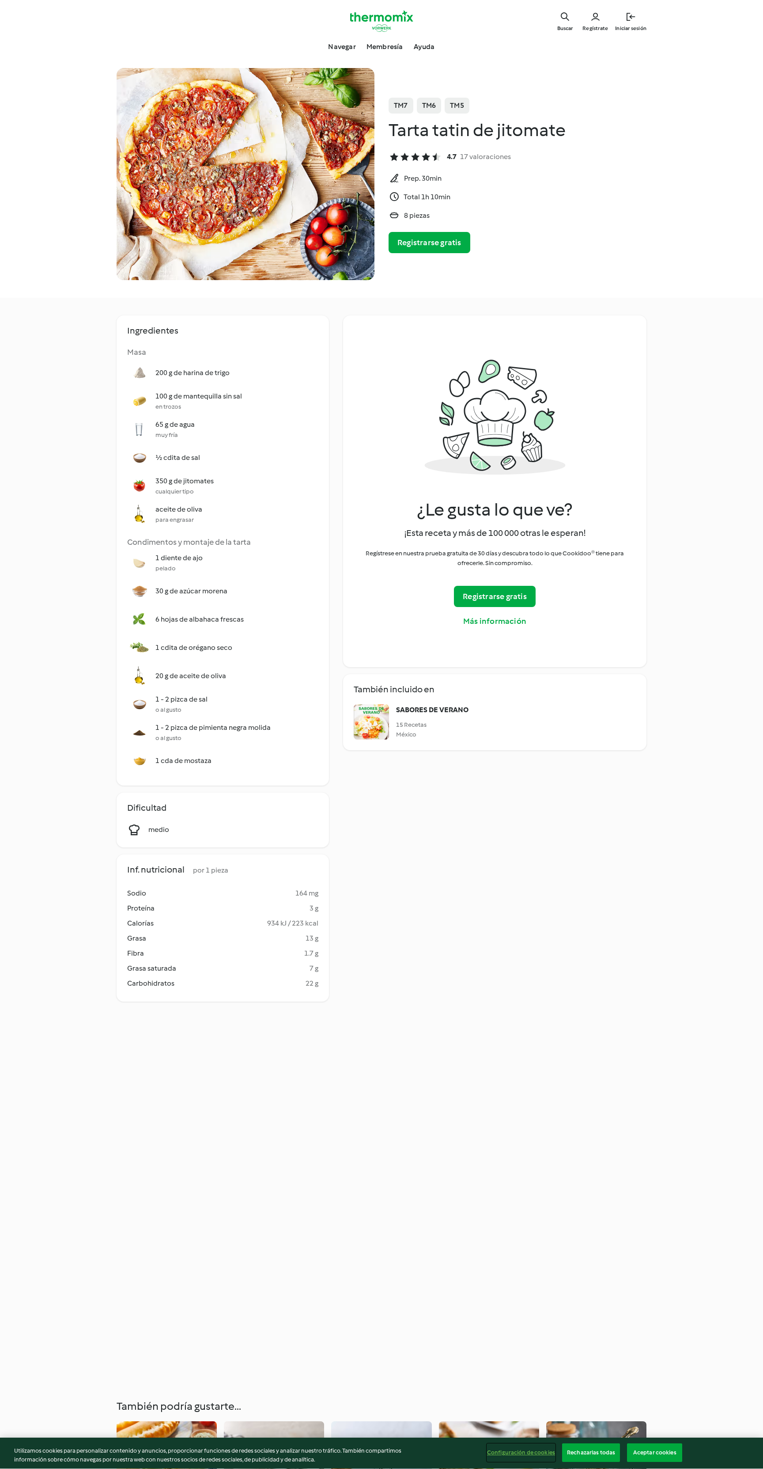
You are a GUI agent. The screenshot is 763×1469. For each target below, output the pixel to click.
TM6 (429, 105)
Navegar (341, 46)
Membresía (384, 46)
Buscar (565, 28)
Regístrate (595, 28)
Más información (494, 621)
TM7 (401, 105)
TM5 (457, 105)
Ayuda (424, 46)
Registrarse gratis (429, 242)
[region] (381, 1453)
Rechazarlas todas (591, 1452)
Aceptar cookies (654, 1452)
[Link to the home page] (381, 21)
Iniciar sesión (630, 28)
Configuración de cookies (521, 1452)
